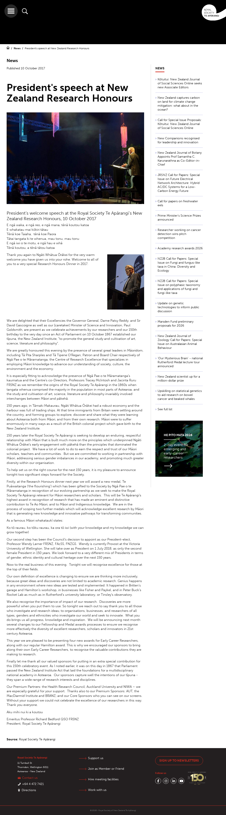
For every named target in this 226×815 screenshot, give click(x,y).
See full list (165, 409)
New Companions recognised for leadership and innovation (179, 140)
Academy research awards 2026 (180, 248)
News (17, 48)
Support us (95, 758)
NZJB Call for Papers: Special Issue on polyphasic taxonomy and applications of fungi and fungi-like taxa (179, 287)
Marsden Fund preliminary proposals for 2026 (176, 323)
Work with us (97, 790)
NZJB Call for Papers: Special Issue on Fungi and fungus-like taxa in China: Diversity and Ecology (179, 264)
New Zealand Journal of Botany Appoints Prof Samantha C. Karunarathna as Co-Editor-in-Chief (180, 158)
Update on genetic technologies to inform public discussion (178, 307)
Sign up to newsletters (179, 760)
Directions (29, 790)
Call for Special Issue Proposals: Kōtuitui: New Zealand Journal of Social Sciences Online (180, 124)
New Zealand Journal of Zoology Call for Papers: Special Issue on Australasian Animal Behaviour (180, 342)
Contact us (30, 778)
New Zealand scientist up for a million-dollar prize (179, 378)
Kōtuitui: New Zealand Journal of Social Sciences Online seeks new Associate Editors (180, 83)
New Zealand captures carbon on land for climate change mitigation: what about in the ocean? (179, 104)
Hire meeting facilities (103, 779)
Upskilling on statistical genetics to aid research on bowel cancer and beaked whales (180, 395)
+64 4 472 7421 (33, 784)
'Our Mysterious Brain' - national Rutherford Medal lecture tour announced (180, 362)
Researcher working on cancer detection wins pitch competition (179, 234)
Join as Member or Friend (106, 769)
